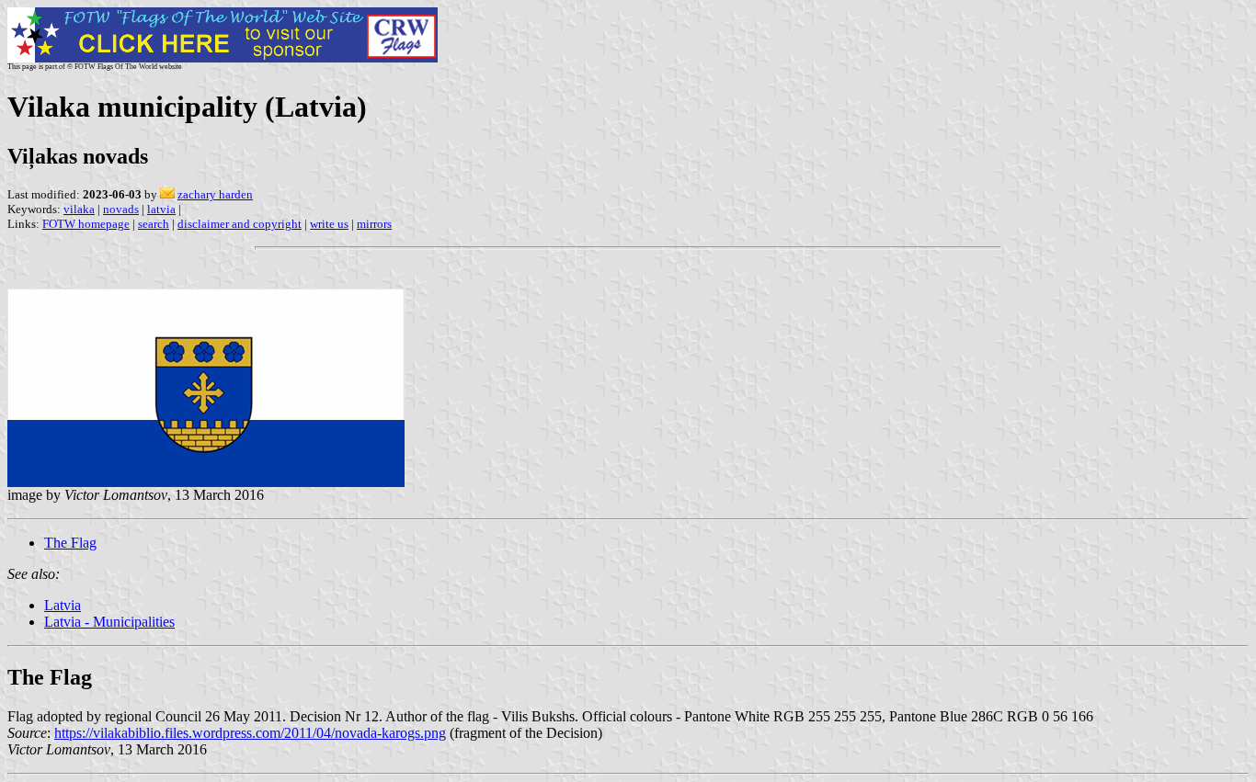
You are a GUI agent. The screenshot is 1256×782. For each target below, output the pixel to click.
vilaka (79, 209)
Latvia (62, 605)
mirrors (374, 224)
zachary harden (215, 194)
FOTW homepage (86, 224)
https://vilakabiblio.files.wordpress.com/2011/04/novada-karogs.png (250, 733)
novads (121, 209)
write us (329, 224)
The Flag (70, 542)
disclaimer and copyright (239, 224)
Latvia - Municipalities (109, 621)
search (153, 224)
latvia (161, 209)
